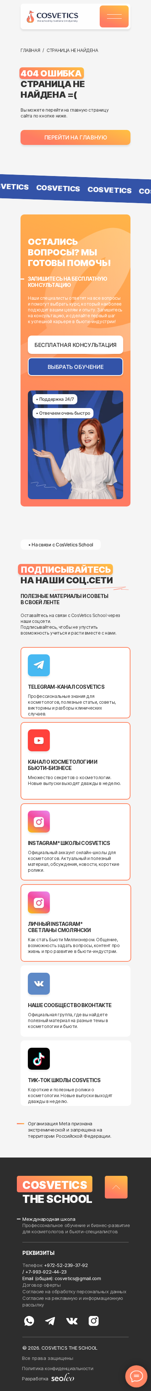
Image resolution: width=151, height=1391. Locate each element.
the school (57, 1198)
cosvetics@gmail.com (78, 1278)
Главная (30, 50)
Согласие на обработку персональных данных (75, 1291)
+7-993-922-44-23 (46, 1272)
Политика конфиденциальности (57, 1368)
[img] (52, 17)
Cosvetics (54, 1185)
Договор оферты (42, 1285)
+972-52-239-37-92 (66, 1265)
